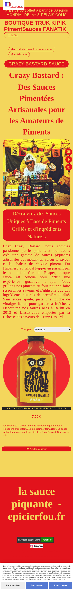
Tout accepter (60, 585)
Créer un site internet (22, 556)
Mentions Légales (19, 551)
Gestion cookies (38, 551)
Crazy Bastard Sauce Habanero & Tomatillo (36, 408)
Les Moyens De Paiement (47, 556)
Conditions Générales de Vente (36, 562)
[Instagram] (68, 167)
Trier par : (26, 329)
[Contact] (68, 151)
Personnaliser (13, 585)
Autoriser (47, 539)
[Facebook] (68, 159)
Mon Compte (54, 551)
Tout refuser (37, 585)
